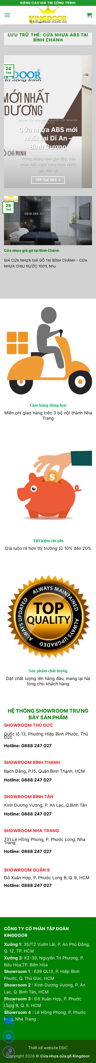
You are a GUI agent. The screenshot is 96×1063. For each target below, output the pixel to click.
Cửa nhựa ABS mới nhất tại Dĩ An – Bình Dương (48, 138)
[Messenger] (9, 1038)
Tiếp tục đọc (48, 180)
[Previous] (12, 121)
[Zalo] (9, 1022)
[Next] (83, 121)
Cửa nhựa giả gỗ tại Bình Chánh (31, 250)
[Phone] (9, 1006)
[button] (7, 15)
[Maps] (9, 1053)
